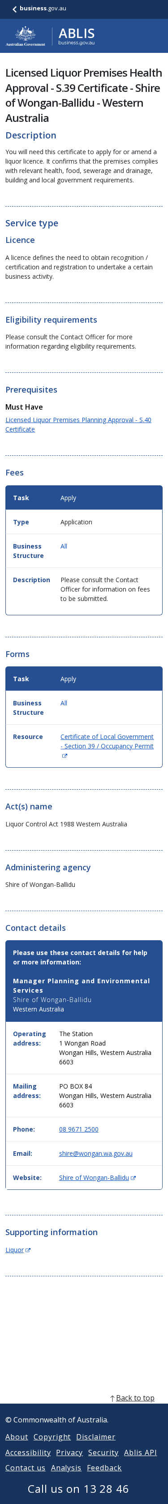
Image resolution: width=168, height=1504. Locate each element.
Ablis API (140, 1452)
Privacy (69, 1452)
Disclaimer (96, 1437)
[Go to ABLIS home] (50, 35)
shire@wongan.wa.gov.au (96, 1153)
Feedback (104, 1468)
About (16, 1437)
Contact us (25, 1468)
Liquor (17, 1249)
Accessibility (28, 1452)
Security (103, 1452)
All (63, 546)
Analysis (66, 1468)
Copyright (52, 1437)
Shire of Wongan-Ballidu (97, 1177)
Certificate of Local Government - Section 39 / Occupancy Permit (107, 746)
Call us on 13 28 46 (78, 1488)
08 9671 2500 (79, 1129)
